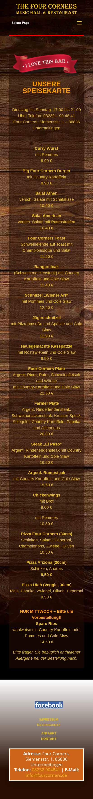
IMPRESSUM (48, 719)
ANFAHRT (48, 733)
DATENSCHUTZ (48, 725)
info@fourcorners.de (46, 775)
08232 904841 (46, 770)
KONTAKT (48, 739)
